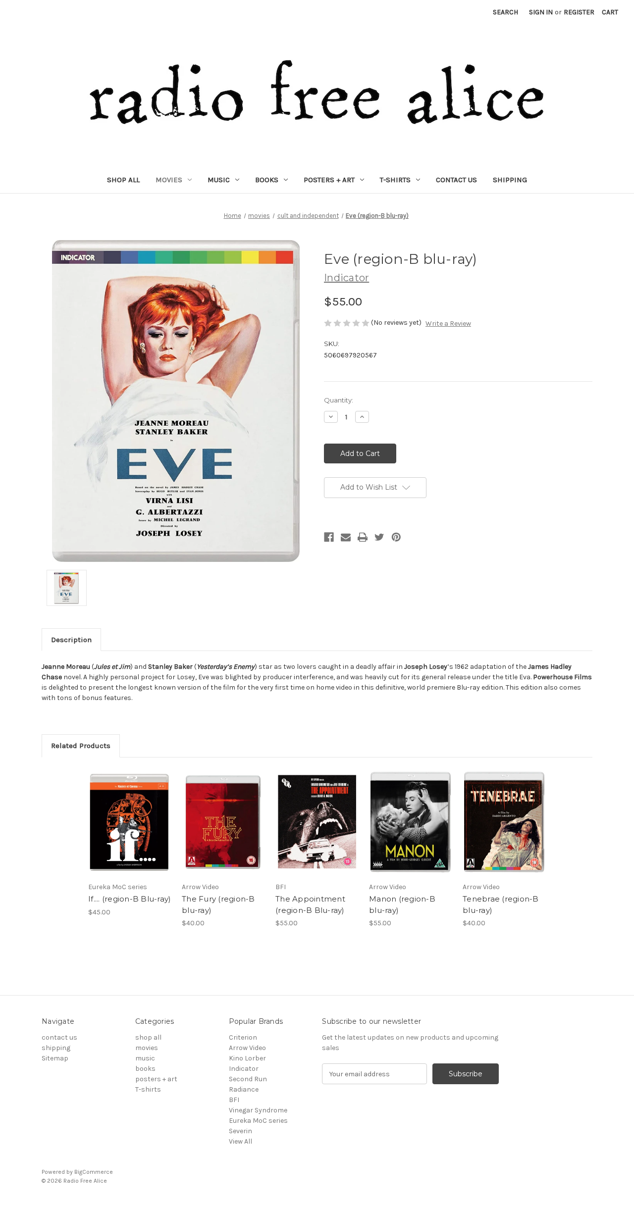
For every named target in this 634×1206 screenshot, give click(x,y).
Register (579, 12)
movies (169, 179)
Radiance (244, 1089)
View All (240, 1141)
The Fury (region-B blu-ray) (218, 904)
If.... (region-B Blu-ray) (129, 899)
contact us (456, 179)
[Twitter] (379, 537)
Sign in (541, 12)
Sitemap (55, 1058)
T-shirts (395, 179)
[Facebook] (329, 537)
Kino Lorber (247, 1058)
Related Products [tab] (80, 745)
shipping (510, 179)
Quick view (130, 822)
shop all (123, 179)
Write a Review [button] (448, 323)
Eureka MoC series (258, 1120)
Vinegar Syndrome (258, 1110)
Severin (240, 1131)
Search (505, 12)
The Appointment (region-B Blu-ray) (310, 904)
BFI (234, 1100)
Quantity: (338, 400)
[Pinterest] (396, 537)
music (219, 179)
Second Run (248, 1079)
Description (71, 639)
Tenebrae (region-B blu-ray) (501, 904)
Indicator (244, 1068)
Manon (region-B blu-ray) (402, 904)
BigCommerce (93, 1171)
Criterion (243, 1037)
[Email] (346, 537)
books (266, 179)
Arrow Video (247, 1048)
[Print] (363, 537)
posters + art (329, 179)
